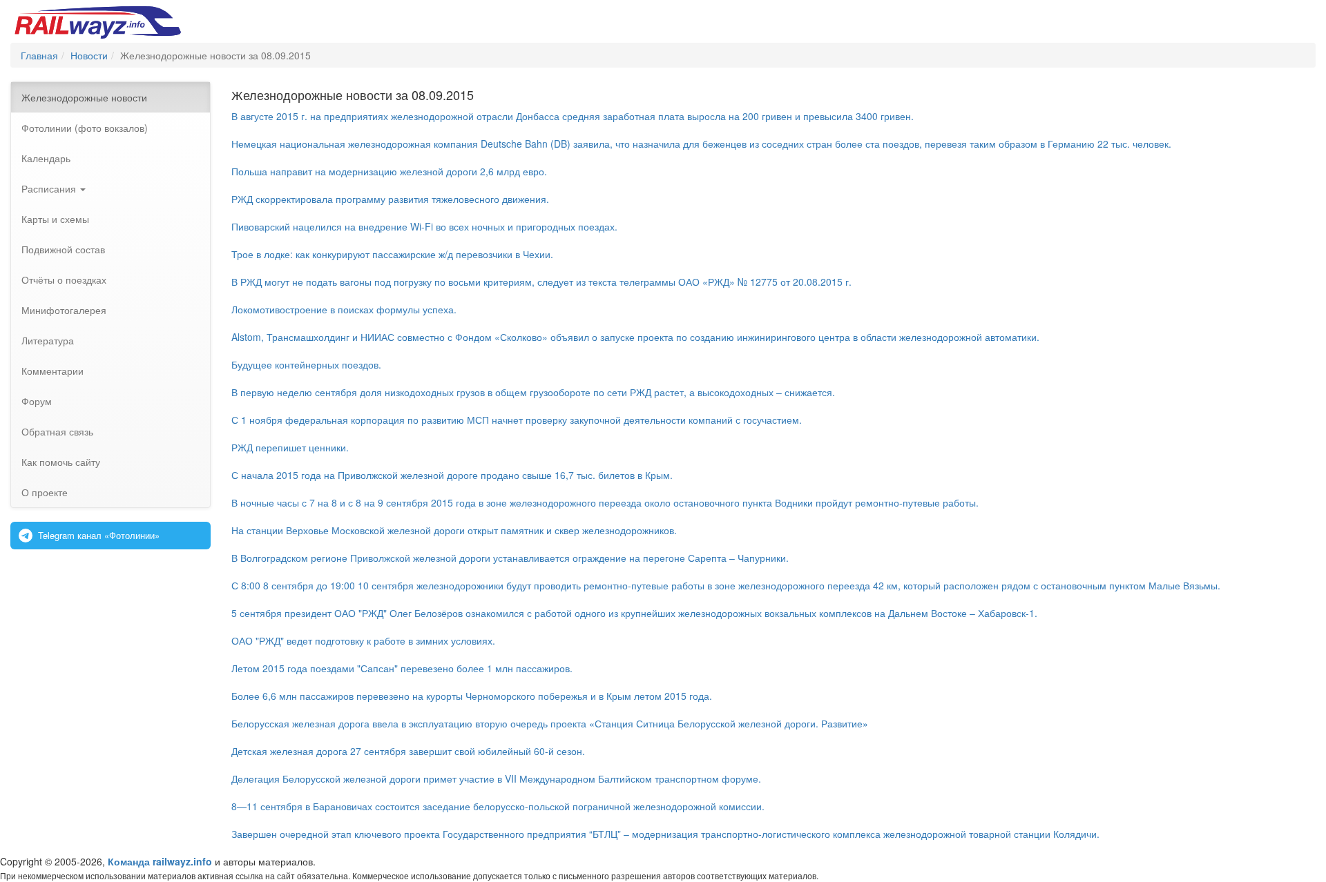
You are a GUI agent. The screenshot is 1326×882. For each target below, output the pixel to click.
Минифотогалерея (63, 310)
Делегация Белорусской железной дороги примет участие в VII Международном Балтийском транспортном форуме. (496, 778)
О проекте (44, 492)
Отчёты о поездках (63, 279)
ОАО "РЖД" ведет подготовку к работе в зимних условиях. (363, 640)
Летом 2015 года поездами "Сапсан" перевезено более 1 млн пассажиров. (402, 668)
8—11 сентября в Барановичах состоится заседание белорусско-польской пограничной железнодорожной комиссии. (498, 806)
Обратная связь (57, 431)
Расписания (50, 188)
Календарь (45, 158)
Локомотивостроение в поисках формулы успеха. (344, 309)
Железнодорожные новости (84, 97)
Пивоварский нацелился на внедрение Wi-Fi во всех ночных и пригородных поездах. (424, 226)
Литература (47, 340)
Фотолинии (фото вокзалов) (84, 128)
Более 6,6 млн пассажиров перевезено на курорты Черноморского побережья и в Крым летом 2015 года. (471, 696)
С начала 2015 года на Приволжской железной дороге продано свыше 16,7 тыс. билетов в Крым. (452, 475)
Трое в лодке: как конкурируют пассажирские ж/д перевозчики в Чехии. (392, 254)
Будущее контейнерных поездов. (306, 364)
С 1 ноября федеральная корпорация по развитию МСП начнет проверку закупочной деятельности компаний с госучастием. (516, 420)
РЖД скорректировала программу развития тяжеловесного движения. (390, 199)
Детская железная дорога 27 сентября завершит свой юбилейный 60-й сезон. (408, 751)
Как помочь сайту (60, 462)
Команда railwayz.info (160, 861)
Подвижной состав (63, 249)
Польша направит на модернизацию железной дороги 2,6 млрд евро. (389, 171)
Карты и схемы (55, 219)
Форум (36, 401)
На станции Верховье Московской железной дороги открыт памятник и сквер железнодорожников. (454, 530)
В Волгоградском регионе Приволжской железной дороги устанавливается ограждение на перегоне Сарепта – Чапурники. (510, 558)
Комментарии (52, 371)
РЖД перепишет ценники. (290, 447)
